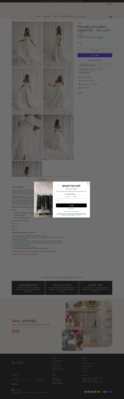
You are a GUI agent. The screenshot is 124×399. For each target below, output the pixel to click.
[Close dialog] (88, 183)
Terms (80, 215)
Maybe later (71, 208)
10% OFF (71, 205)
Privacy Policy (76, 215)
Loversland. (65, 214)
